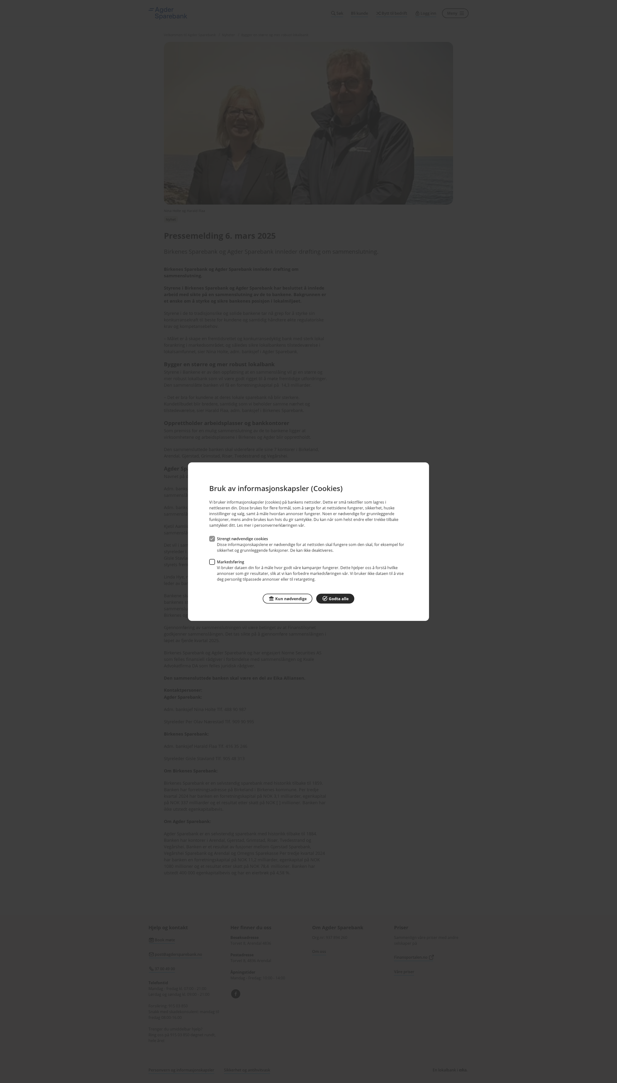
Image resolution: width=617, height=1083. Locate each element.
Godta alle (339, 598)
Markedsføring (230, 561)
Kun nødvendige (291, 598)
